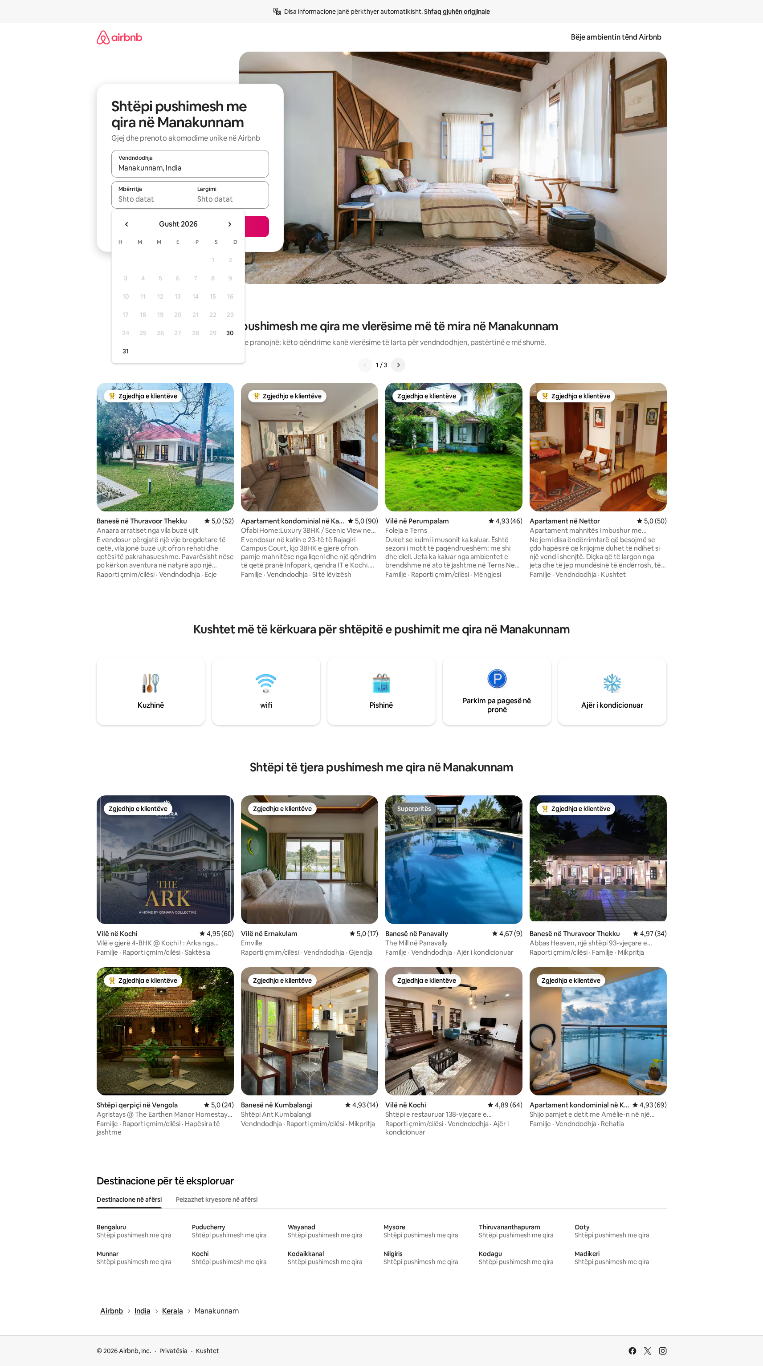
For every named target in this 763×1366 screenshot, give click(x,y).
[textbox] (150, 199)
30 (230, 333)
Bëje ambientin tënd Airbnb (616, 37)
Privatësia (173, 1351)
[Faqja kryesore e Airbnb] (119, 37)
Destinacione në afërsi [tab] (129, 1200)
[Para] (398, 365)
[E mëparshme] (365, 365)
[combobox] (190, 167)
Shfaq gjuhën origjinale (457, 12)
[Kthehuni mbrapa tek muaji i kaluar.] (127, 224)
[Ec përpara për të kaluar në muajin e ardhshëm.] (229, 224)
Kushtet (207, 1351)
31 (125, 351)
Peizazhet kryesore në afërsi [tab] (216, 1200)
